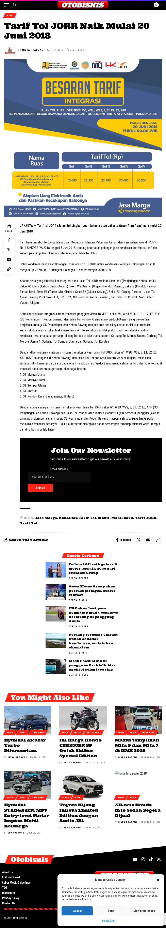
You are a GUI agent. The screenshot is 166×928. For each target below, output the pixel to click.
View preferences (144, 911)
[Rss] (159, 859)
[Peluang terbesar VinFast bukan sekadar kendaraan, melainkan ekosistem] (56, 640)
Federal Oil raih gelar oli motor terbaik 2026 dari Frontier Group (93, 569)
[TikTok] (151, 859)
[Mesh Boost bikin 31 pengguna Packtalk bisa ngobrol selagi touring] (56, 666)
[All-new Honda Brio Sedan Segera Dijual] (138, 785)
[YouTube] (135, 859)
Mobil (10, 15)
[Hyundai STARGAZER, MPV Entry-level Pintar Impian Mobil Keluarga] (27, 785)
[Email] (9, 259)
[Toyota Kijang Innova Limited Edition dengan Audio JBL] (82, 785)
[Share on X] (9, 250)
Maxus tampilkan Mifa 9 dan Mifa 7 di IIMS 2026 (137, 745)
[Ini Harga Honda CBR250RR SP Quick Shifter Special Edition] (82, 720)
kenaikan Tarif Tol (77, 518)
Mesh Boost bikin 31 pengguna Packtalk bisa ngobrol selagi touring (92, 665)
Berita (73, 578)
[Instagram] (143, 859)
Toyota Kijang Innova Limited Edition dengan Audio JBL (78, 812)
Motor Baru (93, 732)
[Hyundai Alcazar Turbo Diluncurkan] (27, 720)
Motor (77, 732)
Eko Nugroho (15, 833)
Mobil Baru (122, 518)
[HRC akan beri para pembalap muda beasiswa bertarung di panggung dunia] (56, 614)
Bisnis (83, 600)
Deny (111, 911)
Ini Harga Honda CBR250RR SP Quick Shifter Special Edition (80, 747)
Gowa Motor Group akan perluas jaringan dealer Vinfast (92, 591)
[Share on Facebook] (9, 240)
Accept (77, 911)
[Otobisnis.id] (83, 5)
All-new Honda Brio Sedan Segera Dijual (138, 810)
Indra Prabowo (32, 49)
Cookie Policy (108, 920)
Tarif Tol (28, 523)
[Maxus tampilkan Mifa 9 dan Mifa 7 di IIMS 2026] (138, 720)
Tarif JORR (145, 518)
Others (83, 578)
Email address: (59, 469)
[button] (158, 880)
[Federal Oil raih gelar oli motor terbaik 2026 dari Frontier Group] (56, 570)
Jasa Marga (46, 518)
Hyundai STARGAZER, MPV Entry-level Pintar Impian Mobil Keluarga (26, 815)
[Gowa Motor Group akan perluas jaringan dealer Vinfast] (56, 592)
